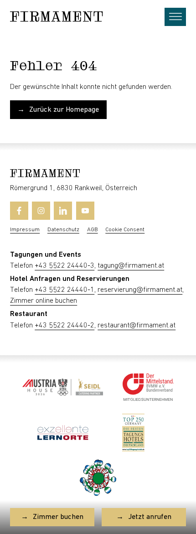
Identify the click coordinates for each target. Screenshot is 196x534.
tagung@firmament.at (131, 266)
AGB (92, 230)
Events (70, 255)
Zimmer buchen (58, 517)
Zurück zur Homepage (64, 110)
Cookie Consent (124, 230)
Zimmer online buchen (43, 301)
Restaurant (28, 314)
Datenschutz (63, 230)
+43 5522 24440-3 (64, 266)
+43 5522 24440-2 (64, 325)
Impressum (25, 230)
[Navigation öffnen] (175, 17)
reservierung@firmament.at (140, 290)
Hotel (19, 279)
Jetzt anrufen (149, 517)
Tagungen (26, 255)
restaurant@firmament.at (136, 325)
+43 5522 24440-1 (64, 290)
